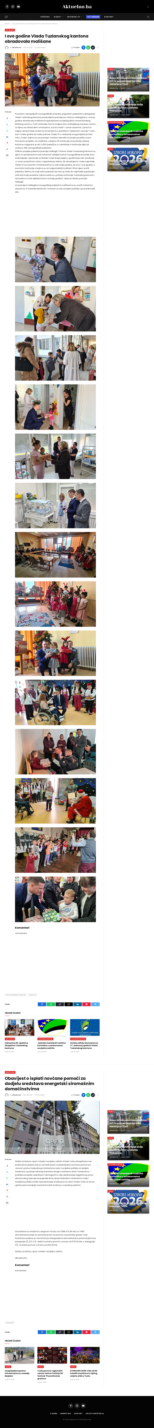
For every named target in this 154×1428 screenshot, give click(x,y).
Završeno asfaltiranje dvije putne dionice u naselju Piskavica (126, 107)
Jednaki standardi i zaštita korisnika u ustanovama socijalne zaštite (51, 1046)
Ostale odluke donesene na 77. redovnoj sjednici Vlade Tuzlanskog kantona (84, 1046)
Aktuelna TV (73, 17)
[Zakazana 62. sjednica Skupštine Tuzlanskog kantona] (19, 1027)
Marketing (65, 1413)
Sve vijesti (10, 30)
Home (7, 24)
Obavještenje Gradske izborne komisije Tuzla (128, 162)
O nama (53, 1413)
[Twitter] (7, 124)
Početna (45, 17)
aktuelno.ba (16, 47)
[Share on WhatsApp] (88, 47)
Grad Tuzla (10, 1072)
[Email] (7, 155)
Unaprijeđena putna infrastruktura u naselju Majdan (17, 1373)
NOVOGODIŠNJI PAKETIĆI (16, 995)
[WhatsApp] (7, 130)
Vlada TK (32, 995)
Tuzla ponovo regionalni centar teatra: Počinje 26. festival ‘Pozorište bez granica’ (50, 1375)
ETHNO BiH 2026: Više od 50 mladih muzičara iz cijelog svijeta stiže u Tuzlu (83, 1373)
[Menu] (6, 17)
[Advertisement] (55, 215)
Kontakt (108, 17)
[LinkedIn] (7, 136)
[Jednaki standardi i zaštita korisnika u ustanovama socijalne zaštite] (52, 1027)
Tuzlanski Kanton (45, 1039)
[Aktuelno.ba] (77, 6)
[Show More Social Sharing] (98, 47)
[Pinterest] (7, 143)
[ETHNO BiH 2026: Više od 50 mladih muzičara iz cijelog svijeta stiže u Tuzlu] (85, 1355)
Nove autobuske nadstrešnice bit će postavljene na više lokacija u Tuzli (128, 81)
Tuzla (110, 69)
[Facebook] (7, 118)
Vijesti (57, 17)
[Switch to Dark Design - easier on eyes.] (148, 7)
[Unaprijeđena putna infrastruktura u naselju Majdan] (19, 1355)
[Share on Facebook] (83, 47)
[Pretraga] (148, 17)
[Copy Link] (93, 47)
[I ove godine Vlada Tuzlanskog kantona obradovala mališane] (52, 79)
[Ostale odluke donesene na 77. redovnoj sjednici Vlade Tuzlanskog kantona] (85, 1027)
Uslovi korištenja (95, 1413)
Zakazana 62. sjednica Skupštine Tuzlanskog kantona (16, 1046)
